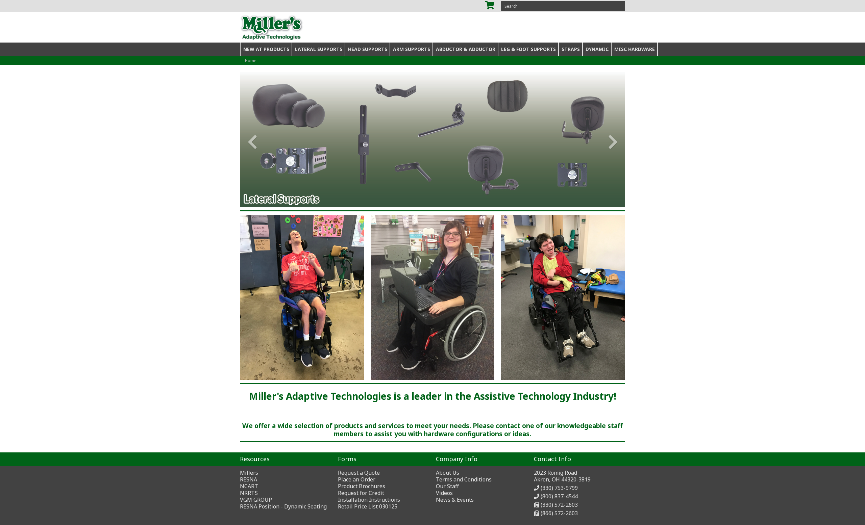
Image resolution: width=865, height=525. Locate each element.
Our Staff (447, 486)
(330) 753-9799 (559, 487)
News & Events (455, 499)
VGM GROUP (256, 499)
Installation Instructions (369, 499)
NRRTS (249, 493)
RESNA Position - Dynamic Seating (283, 506)
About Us (447, 472)
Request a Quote (359, 472)
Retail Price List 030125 (367, 506)
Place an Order (356, 479)
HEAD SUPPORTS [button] (367, 49)
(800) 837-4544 (559, 496)
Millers (249, 472)
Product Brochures (361, 486)
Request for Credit (361, 493)
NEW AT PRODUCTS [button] (266, 49)
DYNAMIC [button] (597, 49)
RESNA (248, 479)
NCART (249, 486)
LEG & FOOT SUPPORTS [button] (528, 49)
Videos (444, 493)
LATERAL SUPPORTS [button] (318, 49)
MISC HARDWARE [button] (634, 49)
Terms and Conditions (464, 479)
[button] (249, 139)
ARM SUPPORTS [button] (411, 49)
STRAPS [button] (571, 49)
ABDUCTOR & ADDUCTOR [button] (465, 49)
